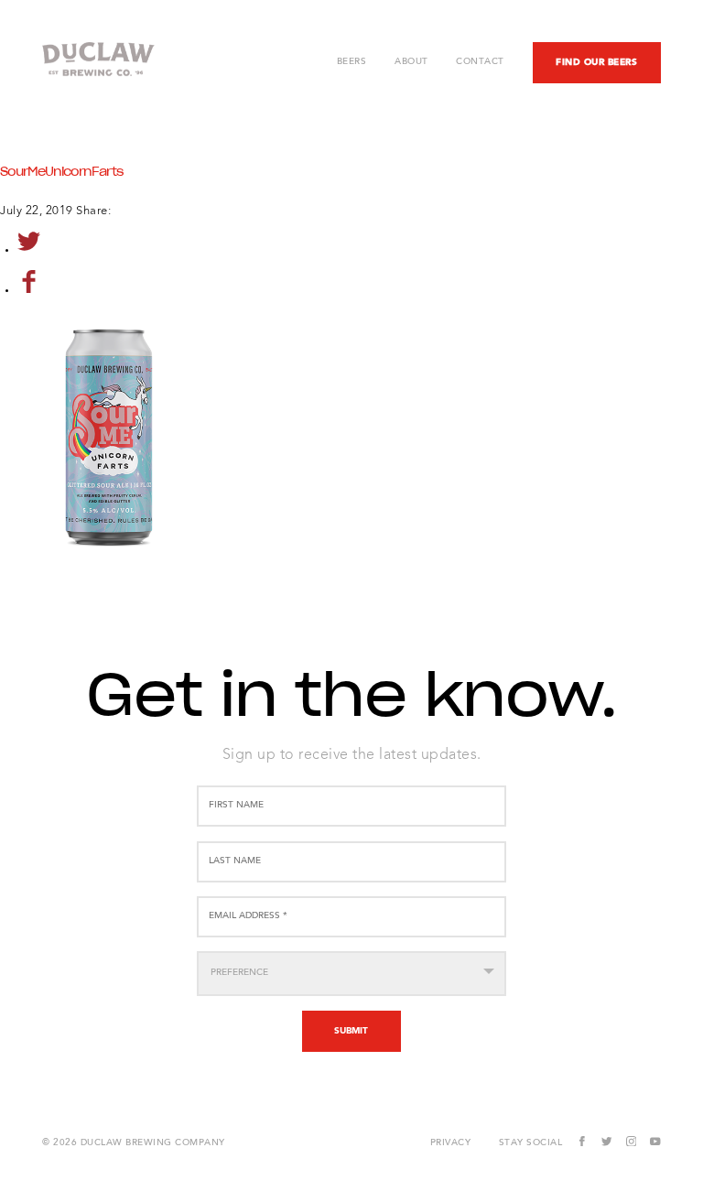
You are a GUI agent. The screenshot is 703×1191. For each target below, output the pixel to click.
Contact (480, 62)
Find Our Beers (596, 62)
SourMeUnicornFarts (61, 173)
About (411, 62)
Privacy (450, 1143)
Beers (352, 62)
